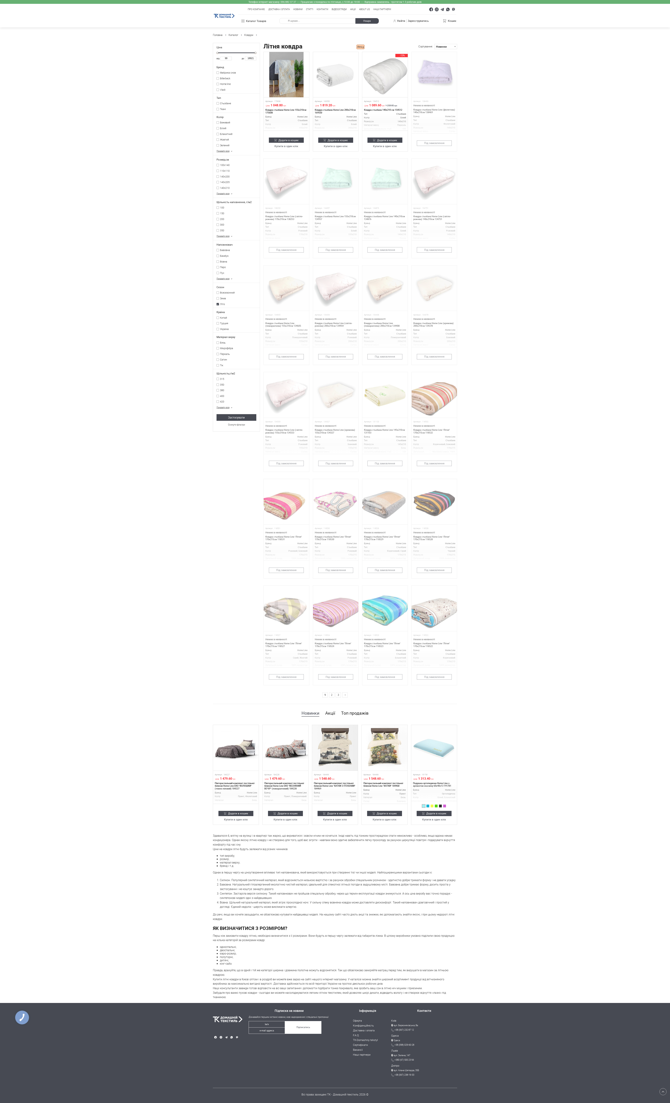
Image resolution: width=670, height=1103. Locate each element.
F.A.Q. (356, 1035)
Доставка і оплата (279, 9)
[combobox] (446, 46)
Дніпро (395, 1065)
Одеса (395, 1035)
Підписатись (303, 1027)
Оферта (357, 1020)
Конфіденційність (363, 1025)
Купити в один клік (286, 146)
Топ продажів (354, 713)
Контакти (322, 9)
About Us (364, 9)
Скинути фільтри (236, 424)
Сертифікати (360, 1045)
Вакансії (358, 1049)
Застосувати (236, 417)
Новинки (310, 713)
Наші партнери (382, 9)
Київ (393, 1020)
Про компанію (256, 9)
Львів (394, 1050)
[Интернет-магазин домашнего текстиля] (226, 1019)
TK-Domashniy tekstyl (365, 1040)
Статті (309, 9)
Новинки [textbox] (441, 46)
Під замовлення (434, 143)
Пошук (367, 20)
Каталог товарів (256, 21)
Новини (298, 9)
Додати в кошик (288, 140)
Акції (353, 9)
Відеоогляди (339, 9)
